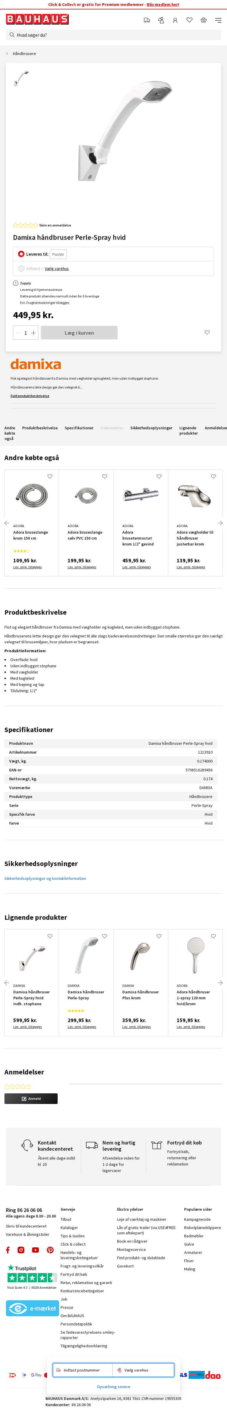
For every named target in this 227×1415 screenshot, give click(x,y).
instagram (21, 1250)
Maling (189, 1269)
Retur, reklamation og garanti (86, 1282)
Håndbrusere (24, 53)
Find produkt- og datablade (141, 1257)
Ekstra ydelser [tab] (130, 1209)
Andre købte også (9, 433)
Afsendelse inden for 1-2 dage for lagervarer (121, 1164)
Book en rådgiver (132, 1241)
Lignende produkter (188, 430)
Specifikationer (79, 427)
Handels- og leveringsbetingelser (79, 1255)
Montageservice (131, 1249)
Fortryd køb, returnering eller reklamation (181, 1158)
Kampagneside (197, 1219)
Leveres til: (37, 254)
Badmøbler (194, 1235)
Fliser (189, 1260)
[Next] (220, 523)
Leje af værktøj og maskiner (141, 1219)
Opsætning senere (113, 1386)
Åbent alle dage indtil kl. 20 (56, 1161)
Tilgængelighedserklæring (84, 1345)
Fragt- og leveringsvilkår (82, 1266)
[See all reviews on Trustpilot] (32, 1274)
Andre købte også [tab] (31, 457)
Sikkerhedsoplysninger (151, 427)
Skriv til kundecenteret (26, 1226)
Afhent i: (35, 268)
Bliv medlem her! (163, 4)
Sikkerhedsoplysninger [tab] (41, 863)
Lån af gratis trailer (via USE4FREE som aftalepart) (146, 1230)
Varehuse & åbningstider (27, 1234)
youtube (35, 1250)
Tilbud (66, 1219)
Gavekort (125, 1266)
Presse (67, 1307)
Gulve (189, 1244)
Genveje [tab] (68, 1209)
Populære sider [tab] (198, 1209)
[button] (31, 1098)
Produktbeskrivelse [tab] (35, 612)
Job (64, 1299)
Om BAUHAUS (72, 1315)
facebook (8, 1250)
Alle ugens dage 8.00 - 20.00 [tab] (31, 1213)
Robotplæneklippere (202, 1227)
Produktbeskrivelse (40, 427)
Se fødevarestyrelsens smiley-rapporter (88, 1335)
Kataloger (69, 1227)
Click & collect (73, 1244)
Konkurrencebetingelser (82, 1290)
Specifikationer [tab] (28, 729)
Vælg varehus (57, 268)
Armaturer (193, 1252)
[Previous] (6, 523)
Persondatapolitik (76, 1324)
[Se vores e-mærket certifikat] (32, 1308)
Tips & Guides (73, 1235)
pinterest (50, 1250)
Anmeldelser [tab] (24, 1071)
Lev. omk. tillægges (27, 567)
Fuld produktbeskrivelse (30, 396)
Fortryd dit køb (74, 1274)
